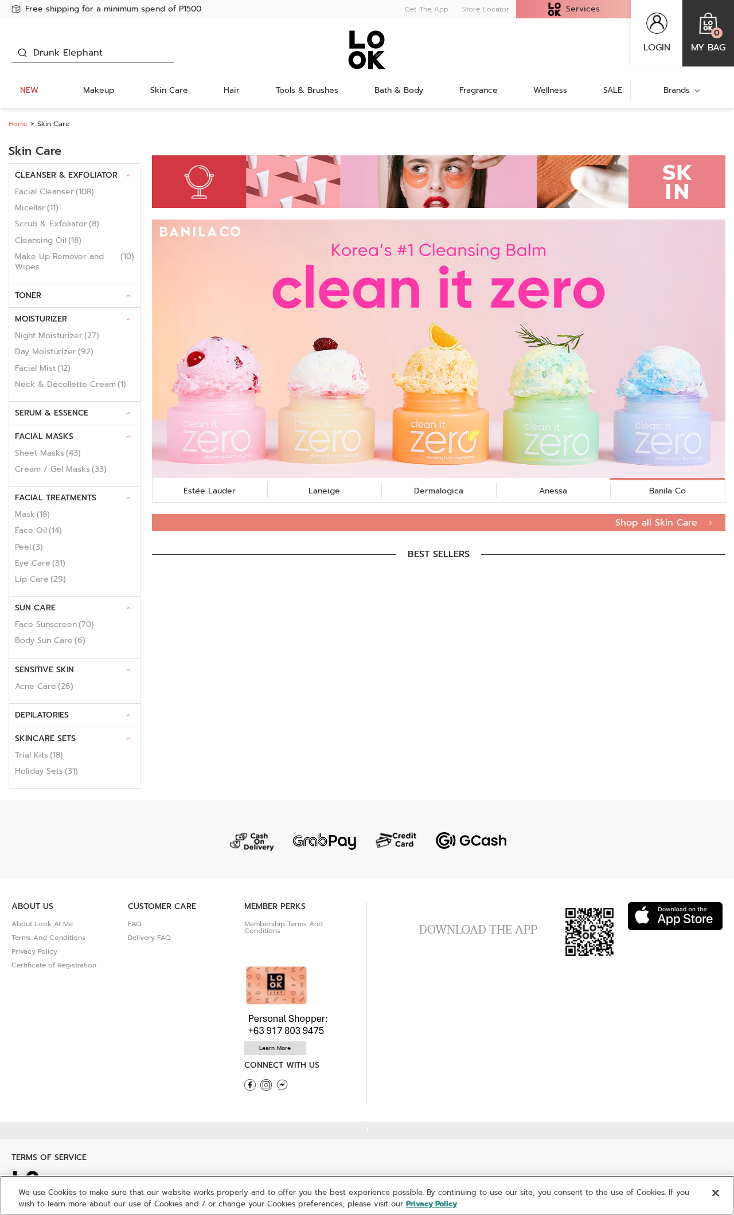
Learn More (275, 1048)
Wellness (550, 90)
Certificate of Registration (53, 965)
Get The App (426, 9)
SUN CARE (35, 608)
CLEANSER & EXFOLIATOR (66, 175)
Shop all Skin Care (658, 523)
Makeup (98, 90)
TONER (28, 295)
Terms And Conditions (48, 937)
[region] (367, 1195)
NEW (29, 90)
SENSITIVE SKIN (44, 670)
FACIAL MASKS (44, 436)
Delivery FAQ (149, 937)
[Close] (715, 1193)
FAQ (135, 924)
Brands (676, 90)
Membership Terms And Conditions (283, 927)
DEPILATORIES (42, 715)
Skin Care (169, 90)
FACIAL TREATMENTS (55, 498)
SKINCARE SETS (45, 738)
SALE (612, 90)
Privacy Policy (34, 951)
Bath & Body (398, 90)
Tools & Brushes (307, 90)
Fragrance (478, 90)
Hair (232, 90)
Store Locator (485, 9)
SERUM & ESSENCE (51, 413)
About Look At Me (42, 924)
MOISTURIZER (41, 319)
